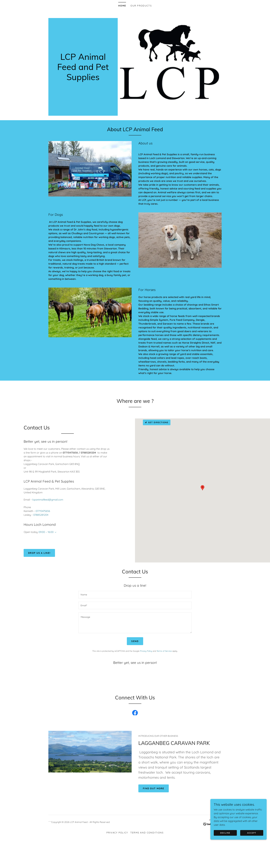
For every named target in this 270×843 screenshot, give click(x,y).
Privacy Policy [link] (146, 651)
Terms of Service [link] (164, 651)
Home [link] (122, 5)
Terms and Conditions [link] (147, 832)
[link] (83, 79)
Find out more (153, 788)
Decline (225, 833)
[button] (55, 532)
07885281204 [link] (40, 514)
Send (135, 641)
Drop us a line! (39, 552)
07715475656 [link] (43, 511)
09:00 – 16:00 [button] (46, 532)
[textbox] (135, 594)
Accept (251, 833)
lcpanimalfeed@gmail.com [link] (47, 499)
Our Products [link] (141, 5)
